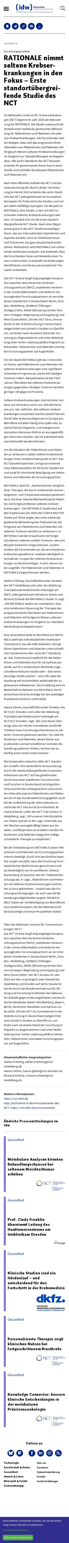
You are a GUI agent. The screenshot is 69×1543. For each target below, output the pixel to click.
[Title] (23, 26)
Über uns (41, 1463)
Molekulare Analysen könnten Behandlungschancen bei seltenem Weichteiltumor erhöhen (35, 1166)
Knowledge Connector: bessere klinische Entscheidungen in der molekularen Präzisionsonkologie (36, 1402)
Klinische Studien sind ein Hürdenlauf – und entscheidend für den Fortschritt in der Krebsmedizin (36, 1280)
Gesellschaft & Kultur (17, 1467)
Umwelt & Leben (14, 1476)
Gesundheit (11, 1472)
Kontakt (41, 1476)
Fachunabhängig (14, 1486)
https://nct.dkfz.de (16, 1098)
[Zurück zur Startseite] (34, 8)
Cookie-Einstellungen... (16, 1530)
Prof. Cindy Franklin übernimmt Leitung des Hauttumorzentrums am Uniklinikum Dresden (29, 1227)
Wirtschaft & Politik (15, 1481)
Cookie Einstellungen (47, 1481)
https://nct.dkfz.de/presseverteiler (33, 1108)
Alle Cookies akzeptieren (18, 1537)
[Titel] (7, 26)
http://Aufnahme (14, 1103)
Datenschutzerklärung (48, 1472)
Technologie (11, 1463)
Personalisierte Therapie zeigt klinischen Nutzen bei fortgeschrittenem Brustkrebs (35, 1344)
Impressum (42, 1467)
